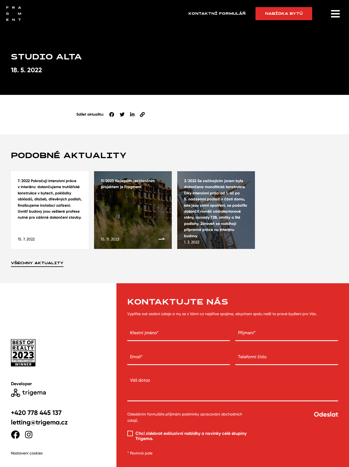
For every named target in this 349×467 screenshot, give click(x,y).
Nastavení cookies (27, 453)
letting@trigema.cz (39, 422)
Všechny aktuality (37, 263)
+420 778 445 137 (36, 413)
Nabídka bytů (284, 13)
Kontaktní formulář (217, 14)
